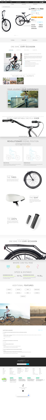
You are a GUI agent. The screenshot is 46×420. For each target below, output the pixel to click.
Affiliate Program (11, 373)
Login (44, 0)
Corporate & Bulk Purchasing (20, 371)
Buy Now (40, 17)
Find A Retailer (18, 373)
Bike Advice (2, 0)
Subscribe (27, 364)
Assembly (40, 371)
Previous (3, 21)
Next (29, 21)
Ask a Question (23, 356)
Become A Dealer (19, 372)
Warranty (40, 372)
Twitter (33, 371)
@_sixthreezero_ (33, 74)
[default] (28, 395)
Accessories (4, 373)
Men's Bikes (4, 371)
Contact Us (9, 0)
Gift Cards (4, 372)
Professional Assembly (12, 371)
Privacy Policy (26, 371)
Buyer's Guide (40, 373)
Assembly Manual (34, 28)
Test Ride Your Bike (11, 372)
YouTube (33, 372)
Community (34, 373)
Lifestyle (6, 0)
